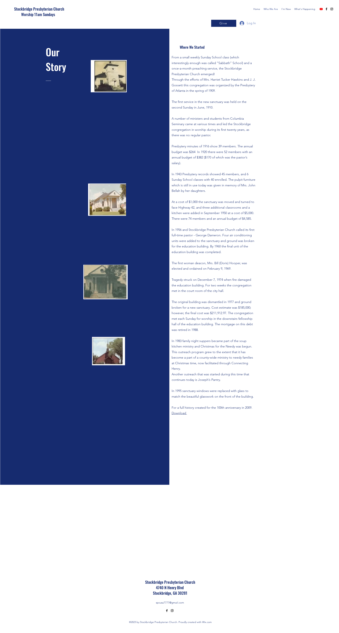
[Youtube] (321, 9)
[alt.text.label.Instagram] (332, 9)
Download (179, 413)
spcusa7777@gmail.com (170, 602)
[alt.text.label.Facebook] (326, 9)
